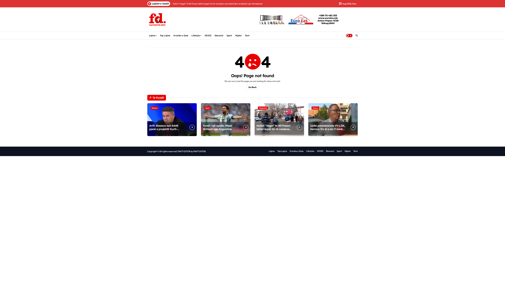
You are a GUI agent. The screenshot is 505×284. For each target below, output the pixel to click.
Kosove (154, 108)
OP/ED (208, 35)
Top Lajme (165, 35)
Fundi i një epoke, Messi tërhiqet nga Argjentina (217, 127)
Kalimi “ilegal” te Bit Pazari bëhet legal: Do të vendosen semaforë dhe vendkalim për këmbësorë (274, 131)
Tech (247, 35)
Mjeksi (238, 35)
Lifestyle (195, 35)
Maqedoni (263, 108)
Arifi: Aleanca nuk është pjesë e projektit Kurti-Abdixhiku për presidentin (165, 129)
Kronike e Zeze (180, 35)
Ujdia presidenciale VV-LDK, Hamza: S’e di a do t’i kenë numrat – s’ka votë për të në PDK (327, 131)
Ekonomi (219, 35)
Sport (229, 35)
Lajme (152, 35)
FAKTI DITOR (184, 151)
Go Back (252, 87)
